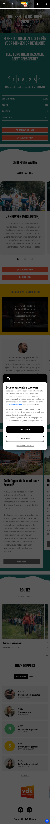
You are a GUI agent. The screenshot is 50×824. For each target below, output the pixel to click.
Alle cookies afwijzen (25, 445)
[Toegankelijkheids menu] (47, 821)
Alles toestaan (25, 429)
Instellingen (25, 439)
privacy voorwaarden (14, 404)
